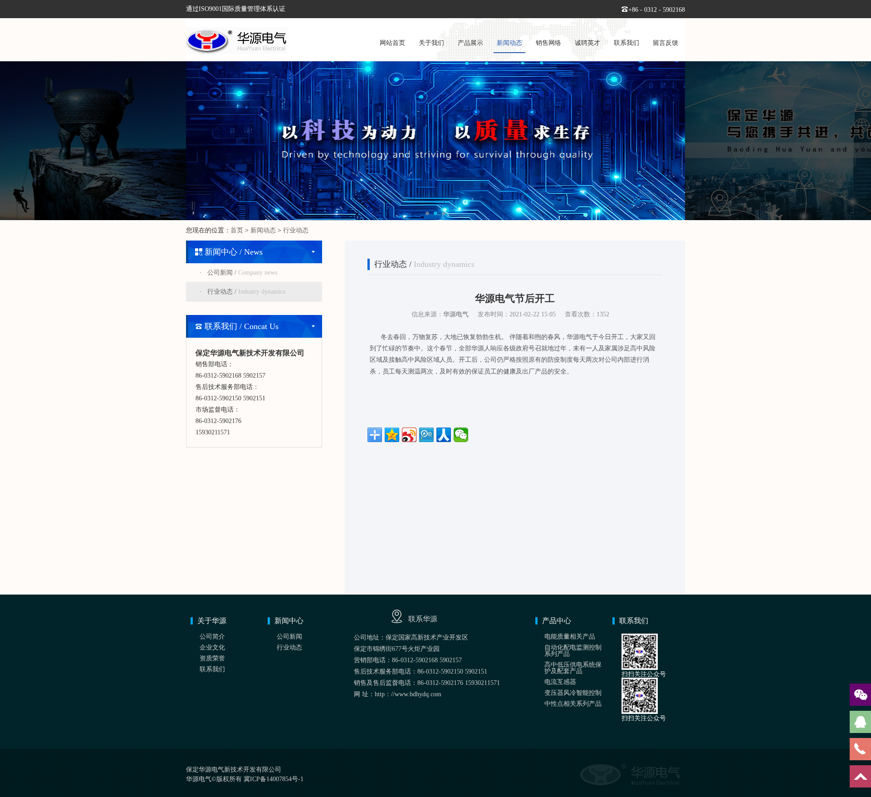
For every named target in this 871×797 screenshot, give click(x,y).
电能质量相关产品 (569, 636)
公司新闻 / (242, 272)
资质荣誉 (212, 658)
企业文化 (212, 647)
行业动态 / (246, 291)
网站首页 (392, 42)
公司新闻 (289, 636)
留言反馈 (665, 42)
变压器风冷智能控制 (573, 692)
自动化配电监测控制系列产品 (573, 650)
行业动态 (295, 230)
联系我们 (626, 42)
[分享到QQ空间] (392, 435)
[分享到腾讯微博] (426, 435)
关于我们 (431, 42)
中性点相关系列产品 (573, 703)
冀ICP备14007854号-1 (273, 779)
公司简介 (212, 636)
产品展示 (470, 42)
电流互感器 (560, 682)
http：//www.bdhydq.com (408, 694)
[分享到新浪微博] (409, 435)
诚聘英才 (587, 42)
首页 (236, 230)
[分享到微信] (461, 435)
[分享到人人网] (443, 435)
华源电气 (456, 314)
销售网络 (548, 42)
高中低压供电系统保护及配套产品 (573, 667)
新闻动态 (509, 42)
